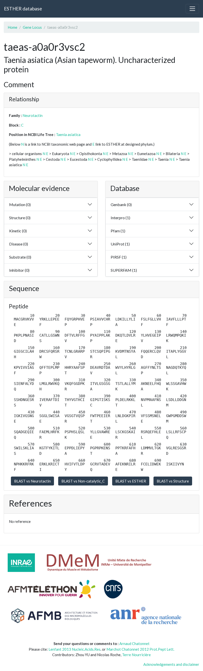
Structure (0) (19, 217)
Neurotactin (33, 115)
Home (12, 27)
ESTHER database (23, 8)
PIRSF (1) (119, 257)
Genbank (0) (121, 204)
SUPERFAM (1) (124, 270)
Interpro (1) (120, 217)
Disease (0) (18, 244)
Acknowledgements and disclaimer (171, 664)
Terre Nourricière (136, 654)
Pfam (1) (118, 230)
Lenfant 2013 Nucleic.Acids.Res (75, 649)
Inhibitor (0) (19, 270)
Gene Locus (32, 27)
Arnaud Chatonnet (134, 643)
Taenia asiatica (68, 134)
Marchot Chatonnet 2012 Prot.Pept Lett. (140, 649)
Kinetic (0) (18, 230)
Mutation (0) (20, 204)
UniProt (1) (120, 244)
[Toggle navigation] (192, 8)
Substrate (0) (20, 257)
